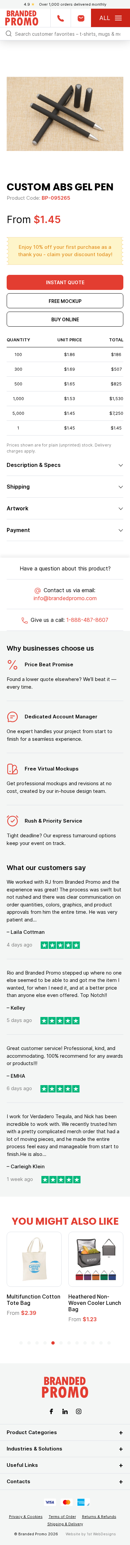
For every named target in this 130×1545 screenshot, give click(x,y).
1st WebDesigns (101, 1534)
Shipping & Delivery (65, 1524)
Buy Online (65, 319)
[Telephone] (60, 18)
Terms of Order (62, 1516)
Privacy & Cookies (26, 1516)
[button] (21, 1343)
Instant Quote (65, 282)
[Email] (81, 18)
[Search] (8, 33)
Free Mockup (65, 301)
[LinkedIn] (65, 1410)
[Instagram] (78, 1410)
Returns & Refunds (99, 1516)
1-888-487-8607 (87, 620)
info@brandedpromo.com (65, 598)
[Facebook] (51, 1410)
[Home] (21, 17)
